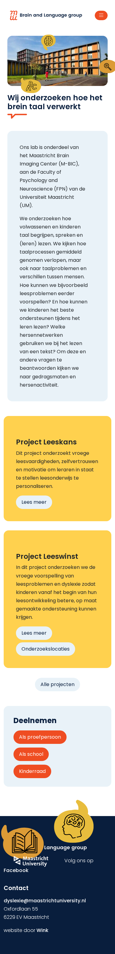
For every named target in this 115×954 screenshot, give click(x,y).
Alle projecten (57, 684)
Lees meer (34, 502)
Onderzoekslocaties (45, 648)
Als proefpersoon (40, 737)
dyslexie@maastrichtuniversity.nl (45, 900)
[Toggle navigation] (101, 15)
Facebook (16, 870)
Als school (31, 754)
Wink (42, 930)
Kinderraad (32, 771)
